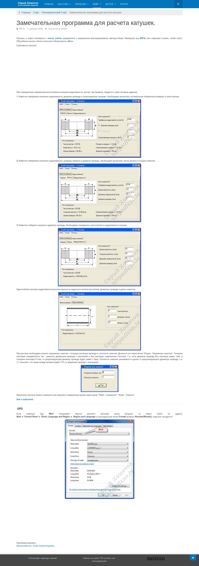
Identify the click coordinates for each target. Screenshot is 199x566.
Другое (109, 3)
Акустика (63, 3)
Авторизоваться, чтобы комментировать (35, 545)
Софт (96, 3)
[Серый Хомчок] (28, 4)
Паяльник (81, 3)
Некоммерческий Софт (54, 12)
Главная (48, 3)
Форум (124, 3)
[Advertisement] (99, 68)
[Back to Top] (193, 557)
